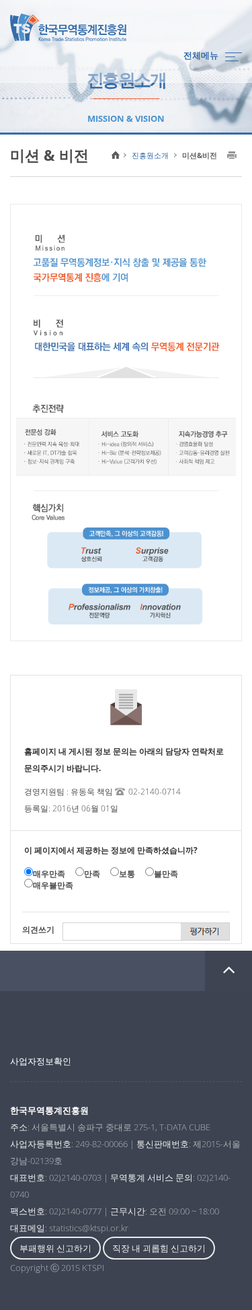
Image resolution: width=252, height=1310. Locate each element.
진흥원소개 (150, 155)
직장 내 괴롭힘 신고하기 (159, 1248)
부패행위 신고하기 (55, 1248)
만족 (92, 873)
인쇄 (232, 155)
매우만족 (49, 873)
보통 (127, 873)
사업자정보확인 (40, 1061)
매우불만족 (53, 884)
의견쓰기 (38, 930)
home (116, 155)
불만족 (166, 873)
